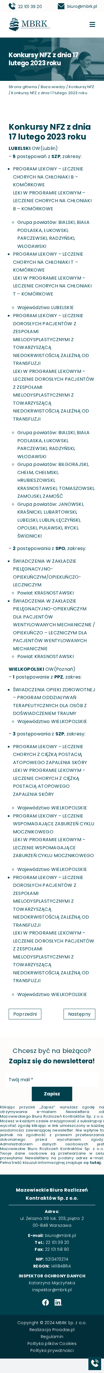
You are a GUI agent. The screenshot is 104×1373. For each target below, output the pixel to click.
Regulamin (52, 1336)
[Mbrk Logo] (29, 20)
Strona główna (23, 87)
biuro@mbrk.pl (82, 6)
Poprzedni (25, 1014)
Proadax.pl (63, 1330)
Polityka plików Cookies (52, 1343)
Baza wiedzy (53, 87)
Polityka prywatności (52, 1350)
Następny (79, 1014)
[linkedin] (58, 1302)
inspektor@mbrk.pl (52, 1290)
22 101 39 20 (30, 7)
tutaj (95, 1162)
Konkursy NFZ (81, 87)
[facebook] (45, 1302)
